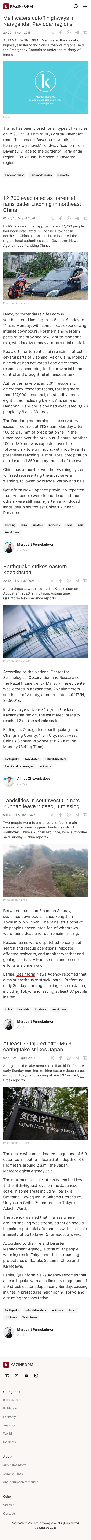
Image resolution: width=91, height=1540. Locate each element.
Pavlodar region (14, 174)
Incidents (63, 174)
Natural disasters (55, 759)
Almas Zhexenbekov (33, 778)
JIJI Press (11, 1317)
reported (76, 490)
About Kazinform (14, 1465)
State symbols (13, 1473)
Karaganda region (41, 174)
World (7, 1433)
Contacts (9, 1513)
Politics (8, 1408)
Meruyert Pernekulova (35, 544)
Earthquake (12, 759)
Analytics (9, 1425)
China (68, 525)
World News (12, 532)
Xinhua (45, 245)
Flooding (10, 525)
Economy (9, 1417)
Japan (72, 1310)
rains (24, 525)
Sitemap (9, 1505)
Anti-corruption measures (20, 1482)
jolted (73, 729)
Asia (80, 525)
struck (44, 980)
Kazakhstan (32, 759)
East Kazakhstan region (19, 766)
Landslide (23, 1009)
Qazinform (59, 240)
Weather (38, 525)
